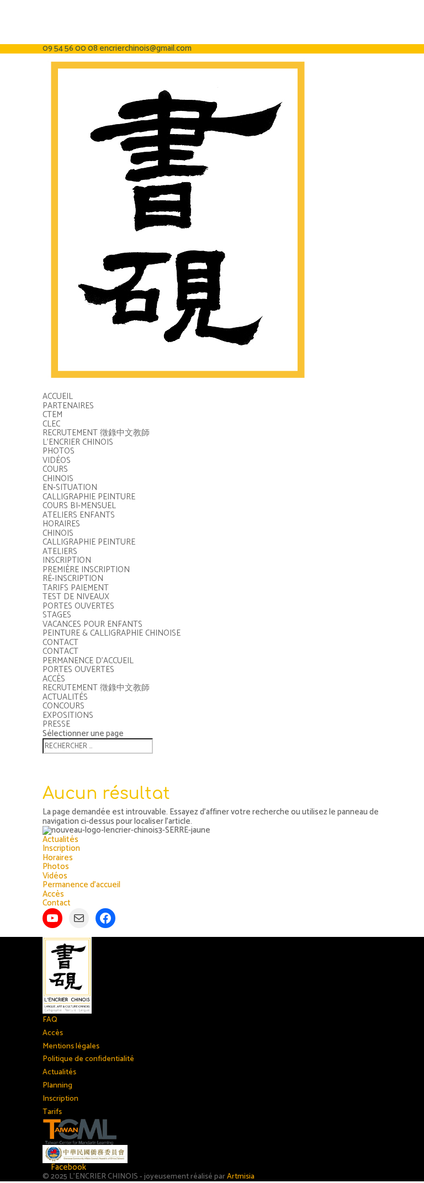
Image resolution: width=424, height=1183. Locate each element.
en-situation (70, 487)
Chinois (58, 479)
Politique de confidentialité (88, 1059)
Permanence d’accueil (88, 661)
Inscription (67, 560)
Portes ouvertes (78, 606)
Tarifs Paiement (76, 588)
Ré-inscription (73, 578)
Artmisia (241, 1176)
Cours (55, 469)
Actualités (65, 697)
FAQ (50, 1020)
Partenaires (68, 406)
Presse (56, 724)
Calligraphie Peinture (89, 497)
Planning (57, 1085)
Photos (59, 451)
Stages (57, 615)
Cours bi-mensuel (79, 506)
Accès (54, 679)
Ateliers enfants (79, 515)
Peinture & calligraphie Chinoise (112, 633)
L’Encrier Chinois (78, 442)
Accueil (58, 396)
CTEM (52, 415)
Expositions (68, 715)
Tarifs (52, 1112)
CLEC (51, 424)
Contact (60, 642)
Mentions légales (71, 1046)
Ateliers (60, 551)
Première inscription (86, 570)
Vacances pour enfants (92, 624)
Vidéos (57, 460)
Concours (63, 706)
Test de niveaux (76, 597)
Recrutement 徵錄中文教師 (96, 433)
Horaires (61, 524)
